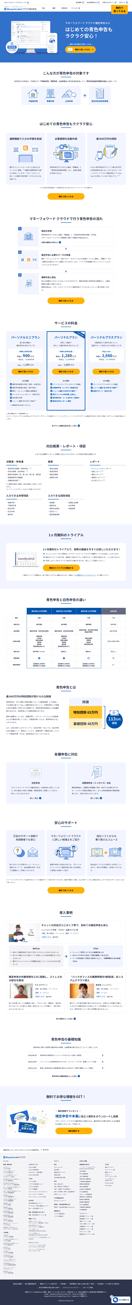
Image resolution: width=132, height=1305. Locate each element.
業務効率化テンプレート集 (87, 1234)
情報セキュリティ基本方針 (48, 1284)
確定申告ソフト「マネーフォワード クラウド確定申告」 (21, 1150)
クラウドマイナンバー (9, 1260)
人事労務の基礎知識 (85, 1181)
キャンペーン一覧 (110, 1170)
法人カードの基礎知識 (86, 1194)
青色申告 (64, 8)
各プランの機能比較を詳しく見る (64, 426)
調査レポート (108, 1172)
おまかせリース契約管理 (35, 1172)
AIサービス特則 (88, 1288)
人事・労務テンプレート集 (87, 1224)
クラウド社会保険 (8, 1256)
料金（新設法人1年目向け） (62, 1186)
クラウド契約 (32, 1181)
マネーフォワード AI (37, 1250)
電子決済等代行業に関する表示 (49, 1288)
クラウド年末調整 (8, 1252)
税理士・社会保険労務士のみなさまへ (64, 1207)
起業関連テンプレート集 (86, 1229)
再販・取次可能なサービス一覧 (37, 1215)
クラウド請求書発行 (12, 1192)
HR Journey (108, 1185)
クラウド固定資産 (8, 1212)
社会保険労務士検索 (59, 1177)
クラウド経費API (58, 1216)
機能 (53, 8)
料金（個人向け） (59, 1184)
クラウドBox (10, 1224)
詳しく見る (34, 798)
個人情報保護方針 (31, 1284)
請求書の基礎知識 (84, 1184)
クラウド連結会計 (8, 1220)
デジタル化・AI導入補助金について (38, 1206)
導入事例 (56, 1170)
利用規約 (63, 1284)
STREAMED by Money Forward (37, 1230)
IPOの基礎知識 (84, 1192)
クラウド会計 (7, 1168)
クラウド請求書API (59, 1214)
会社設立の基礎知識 (85, 1189)
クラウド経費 (7, 1204)
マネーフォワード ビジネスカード (38, 1191)
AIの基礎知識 (83, 1209)
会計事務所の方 (92, 2)
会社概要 (78, 2)
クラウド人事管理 (8, 1236)
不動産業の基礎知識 (85, 1207)
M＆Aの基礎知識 (84, 1204)
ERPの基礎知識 (84, 1174)
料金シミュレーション (60, 1194)
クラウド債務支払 (8, 1208)
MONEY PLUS (110, 1179)
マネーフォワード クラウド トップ (15, 2)
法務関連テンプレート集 (86, 1226)
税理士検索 (57, 1175)
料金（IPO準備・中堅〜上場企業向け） (65, 1191)
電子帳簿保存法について (35, 1203)
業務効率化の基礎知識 (86, 1197)
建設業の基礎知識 (84, 1202)
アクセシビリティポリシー (71, 1288)
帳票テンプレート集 (85, 1221)
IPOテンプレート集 (85, 1231)
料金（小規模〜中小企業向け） (62, 1189)
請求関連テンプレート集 (86, 1216)
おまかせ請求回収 (34, 1170)
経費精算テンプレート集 (86, 1219)
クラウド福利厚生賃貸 (9, 1264)
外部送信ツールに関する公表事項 (108, 1284)
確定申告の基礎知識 (85, 1179)
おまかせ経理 (32, 1167)
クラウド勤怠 (10, 1240)
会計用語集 (83, 1171)
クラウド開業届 (33, 1189)
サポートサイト (58, 1167)
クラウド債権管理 (10, 1200)
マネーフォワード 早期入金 (36, 1226)
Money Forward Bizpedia (88, 1168)
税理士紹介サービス (59, 1172)
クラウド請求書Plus (8, 1196)
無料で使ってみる (66, 196)
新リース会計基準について (36, 1208)
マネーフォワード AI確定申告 (11, 1184)
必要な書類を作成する (49, 242)
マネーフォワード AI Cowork (37, 1246)
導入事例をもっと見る (64, 1019)
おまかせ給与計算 (34, 1175)
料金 (43, 8)
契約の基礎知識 (84, 1186)
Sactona (40, 1238)
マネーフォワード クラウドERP (37, 1197)
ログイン (122, 2)
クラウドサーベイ (9, 1268)
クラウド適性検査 (8, 1272)
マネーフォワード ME (111, 1175)
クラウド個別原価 (8, 1216)
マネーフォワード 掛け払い (10, 1228)
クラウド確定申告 (12, 1180)
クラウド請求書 (12, 1188)
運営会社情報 (17, 1284)
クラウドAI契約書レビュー (36, 1184)
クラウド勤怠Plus (11, 1244)
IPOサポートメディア (60, 1201)
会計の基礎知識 (84, 1176)
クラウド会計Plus (9, 1171)
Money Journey (109, 1183)
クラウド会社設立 (34, 1186)
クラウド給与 (7, 1248)
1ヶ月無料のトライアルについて (84, 575)
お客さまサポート (108, 2)
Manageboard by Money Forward (38, 1234)
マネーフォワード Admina (36, 1194)
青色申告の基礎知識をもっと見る (64, 1076)
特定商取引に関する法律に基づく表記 (82, 1284)
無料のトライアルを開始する (61, 567)
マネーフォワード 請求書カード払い (39, 1222)
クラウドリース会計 (10, 1175)
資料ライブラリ (109, 1167)
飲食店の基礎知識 (84, 1199)
